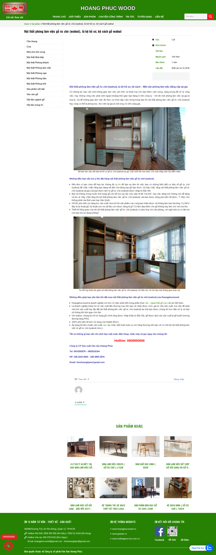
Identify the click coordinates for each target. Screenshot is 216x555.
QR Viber (185, 539)
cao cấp (106, 325)
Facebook (159, 539)
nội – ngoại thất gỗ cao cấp (158, 303)
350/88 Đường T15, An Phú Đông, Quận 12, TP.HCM (49, 529)
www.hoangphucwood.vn (124, 529)
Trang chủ (59, 16)
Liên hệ (159, 16)
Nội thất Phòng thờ (36, 83)
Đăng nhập (178, 379)
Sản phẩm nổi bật (36, 89)
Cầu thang (32, 41)
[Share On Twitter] (175, 76)
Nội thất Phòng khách (38, 62)
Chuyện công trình (111, 16)
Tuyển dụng (144, 16)
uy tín (118, 184)
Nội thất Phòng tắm (36, 78)
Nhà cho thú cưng (36, 52)
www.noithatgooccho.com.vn (126, 538)
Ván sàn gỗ (32, 94)
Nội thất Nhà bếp (35, 57)
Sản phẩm (90, 16)
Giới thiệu (75, 16)
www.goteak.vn (119, 533)
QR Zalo (172, 539)
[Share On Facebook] (166, 76)
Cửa (29, 46)
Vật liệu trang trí (35, 105)
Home (26, 24)
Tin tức (130, 16)
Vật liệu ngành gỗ (36, 99)
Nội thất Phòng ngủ (37, 73)
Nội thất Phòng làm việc (39, 68)
